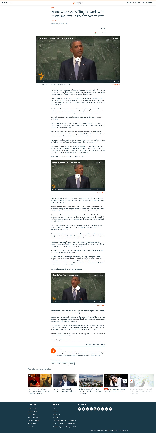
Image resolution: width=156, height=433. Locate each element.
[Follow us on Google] (91, 408)
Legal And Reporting (33, 420)
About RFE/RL (32, 408)
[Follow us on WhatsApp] (106, 408)
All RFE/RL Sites (32, 423)
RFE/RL (54, 20)
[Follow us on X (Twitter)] (95, 408)
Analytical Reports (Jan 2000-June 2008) (64, 426)
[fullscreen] (118, 81)
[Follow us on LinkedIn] (102, 408)
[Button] (103, 28)
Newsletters (56, 414)
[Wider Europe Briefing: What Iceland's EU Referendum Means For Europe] (91, 380)
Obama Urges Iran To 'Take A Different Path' (66, 163)
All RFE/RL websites (147, 2)
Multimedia (56, 417)
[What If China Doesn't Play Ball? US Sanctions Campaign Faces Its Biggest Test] (142, 380)
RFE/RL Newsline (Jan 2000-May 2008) (64, 423)
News (52, 8)
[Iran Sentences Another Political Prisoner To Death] (116, 380)
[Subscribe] (110, 408)
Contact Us (31, 426)
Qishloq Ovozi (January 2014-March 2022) (64, 420)
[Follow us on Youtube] (79, 408)
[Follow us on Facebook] (98, 408)
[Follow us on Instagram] (87, 408)
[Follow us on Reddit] (83, 408)
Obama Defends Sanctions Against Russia (65, 275)
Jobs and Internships (33, 417)
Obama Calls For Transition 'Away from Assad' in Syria (55, 38)
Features (55, 411)
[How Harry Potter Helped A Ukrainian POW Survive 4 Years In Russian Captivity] (40, 380)
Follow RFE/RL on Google (133, 2)
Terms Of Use (31, 414)
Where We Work (32, 411)
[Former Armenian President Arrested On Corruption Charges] (65, 380)
